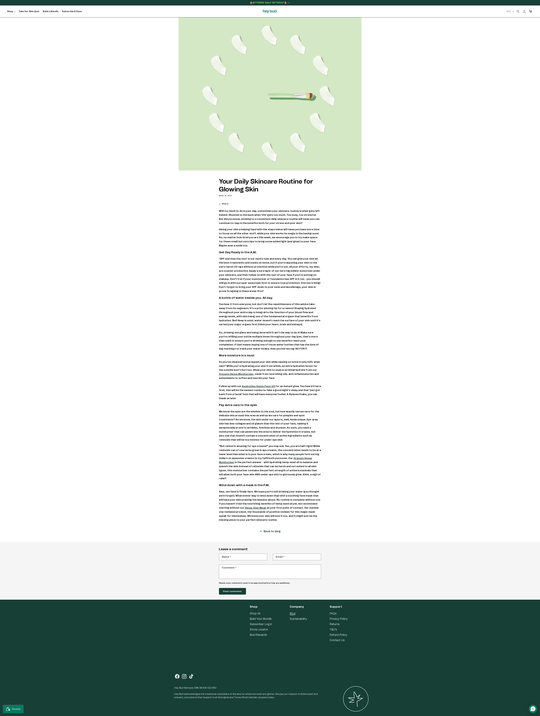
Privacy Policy (338, 618)
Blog (292, 613)
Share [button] (225, 204)
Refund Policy (338, 634)
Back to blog (272, 531)
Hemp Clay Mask (255, 507)
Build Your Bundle (261, 618)
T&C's (333, 629)
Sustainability (298, 618)
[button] (11, 11)
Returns (335, 624)
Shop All (255, 613)
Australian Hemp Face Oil (258, 386)
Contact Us (337, 640)
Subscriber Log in (261, 624)
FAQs (333, 613)
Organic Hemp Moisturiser (236, 374)
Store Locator (259, 629)
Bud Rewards (258, 634)
